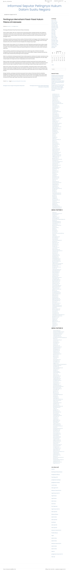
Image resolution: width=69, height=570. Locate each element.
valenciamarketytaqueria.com (58, 367)
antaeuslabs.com (55, 127)
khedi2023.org (54, 220)
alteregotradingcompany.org (57, 188)
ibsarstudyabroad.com (56, 236)
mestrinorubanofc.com (57, 445)
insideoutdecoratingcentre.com (57, 161)
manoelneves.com (55, 110)
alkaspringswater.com (56, 271)
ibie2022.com (54, 190)
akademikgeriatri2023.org (56, 221)
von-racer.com (54, 268)
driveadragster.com (56, 342)
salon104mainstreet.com (56, 270)
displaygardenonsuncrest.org (57, 315)
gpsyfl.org (54, 326)
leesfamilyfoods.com (55, 176)
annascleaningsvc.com (57, 382)
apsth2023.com (54, 203)
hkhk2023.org (54, 196)
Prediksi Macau (54, 532)
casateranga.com (56, 398)
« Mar (52, 64)
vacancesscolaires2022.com (56, 208)
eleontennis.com (55, 179)
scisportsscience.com (56, 460)
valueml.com (54, 138)
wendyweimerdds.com (56, 144)
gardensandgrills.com (56, 420)
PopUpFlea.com (54, 137)
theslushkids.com (56, 389)
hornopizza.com (55, 341)
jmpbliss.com (54, 140)
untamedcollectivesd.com (57, 402)
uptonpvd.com (55, 395)
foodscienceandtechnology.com (58, 459)
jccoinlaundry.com (55, 251)
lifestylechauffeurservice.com (57, 159)
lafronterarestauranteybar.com (58, 386)
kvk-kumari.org (55, 458)
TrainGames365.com (55, 116)
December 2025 (54, 25)
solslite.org (55, 408)
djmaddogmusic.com (56, 410)
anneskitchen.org (56, 366)
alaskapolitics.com (55, 108)
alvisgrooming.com (55, 297)
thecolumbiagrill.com (55, 218)
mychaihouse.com (55, 296)
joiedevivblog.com (56, 435)
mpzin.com (54, 134)
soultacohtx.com (55, 323)
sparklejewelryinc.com (56, 379)
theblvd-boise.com (55, 172)
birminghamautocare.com (56, 292)
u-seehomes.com (55, 166)
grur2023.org (54, 195)
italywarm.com (55, 456)
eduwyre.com (54, 169)
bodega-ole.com (55, 443)
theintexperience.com (55, 95)
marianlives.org (54, 98)
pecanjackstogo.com (56, 377)
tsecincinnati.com (55, 239)
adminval (16, 26)
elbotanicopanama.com (56, 249)
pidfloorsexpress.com (55, 101)
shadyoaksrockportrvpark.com (57, 250)
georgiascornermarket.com (56, 264)
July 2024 (53, 47)
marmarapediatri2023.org (56, 222)
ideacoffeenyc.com (55, 256)
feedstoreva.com (55, 318)
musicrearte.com (55, 311)
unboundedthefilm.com (56, 96)
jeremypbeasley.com (55, 153)
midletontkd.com (55, 418)
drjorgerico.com (54, 141)
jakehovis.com (54, 290)
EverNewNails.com (55, 160)
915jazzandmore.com (55, 287)
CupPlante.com (54, 133)
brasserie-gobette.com (56, 310)
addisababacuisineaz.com (57, 461)
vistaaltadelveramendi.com (57, 334)
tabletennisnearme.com (56, 321)
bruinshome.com (56, 381)
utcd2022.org (54, 226)
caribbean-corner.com (56, 423)
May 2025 (53, 33)
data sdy (53, 556)
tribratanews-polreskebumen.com (58, 451)
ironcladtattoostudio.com (57, 380)
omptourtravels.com (56, 450)
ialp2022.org (54, 228)
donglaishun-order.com (56, 283)
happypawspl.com (55, 262)
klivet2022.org (54, 229)
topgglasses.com (56, 363)
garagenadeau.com (55, 158)
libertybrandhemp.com (57, 437)
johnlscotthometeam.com (56, 165)
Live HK (52, 469)
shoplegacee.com (55, 131)
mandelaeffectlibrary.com (56, 111)
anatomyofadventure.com (57, 415)
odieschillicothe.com (55, 257)
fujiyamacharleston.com (56, 280)
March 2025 (53, 36)
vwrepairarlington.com (56, 330)
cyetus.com (54, 180)
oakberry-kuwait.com (55, 275)
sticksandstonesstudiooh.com (58, 399)
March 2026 (53, 20)
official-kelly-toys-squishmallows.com (58, 314)
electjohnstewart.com (56, 449)
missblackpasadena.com (57, 365)
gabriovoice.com (55, 356)
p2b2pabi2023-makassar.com (57, 213)
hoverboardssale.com (56, 106)
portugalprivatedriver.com (56, 267)
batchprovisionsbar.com (56, 308)
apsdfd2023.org (54, 198)
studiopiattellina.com (55, 278)
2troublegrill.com (55, 396)
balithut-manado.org (55, 187)
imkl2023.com (54, 201)
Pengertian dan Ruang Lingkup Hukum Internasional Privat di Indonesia (57, 82)
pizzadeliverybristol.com (56, 260)
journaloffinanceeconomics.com (58, 457)
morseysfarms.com (55, 312)
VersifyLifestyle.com (55, 125)
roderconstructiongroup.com (57, 240)
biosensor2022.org (55, 227)
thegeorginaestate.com (56, 298)
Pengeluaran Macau (55, 474)
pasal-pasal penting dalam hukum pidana (19, 81)
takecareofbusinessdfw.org (56, 123)
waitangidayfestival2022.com (57, 206)
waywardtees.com (55, 99)
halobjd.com (54, 119)
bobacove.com (54, 301)
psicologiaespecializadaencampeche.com (60, 337)
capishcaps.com (55, 325)
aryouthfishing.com (56, 371)
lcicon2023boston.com (55, 205)
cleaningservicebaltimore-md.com (58, 331)
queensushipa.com (55, 142)
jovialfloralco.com (55, 163)
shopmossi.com (55, 401)
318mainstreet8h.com (55, 272)
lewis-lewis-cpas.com (55, 177)
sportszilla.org (54, 307)
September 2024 (54, 44)
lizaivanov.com (55, 344)
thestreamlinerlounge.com (57, 444)
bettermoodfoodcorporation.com (57, 103)
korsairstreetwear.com (57, 359)
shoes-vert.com (54, 248)
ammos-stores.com (56, 431)
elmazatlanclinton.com (56, 255)
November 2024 (54, 41)
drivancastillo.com (56, 416)
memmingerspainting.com (56, 152)
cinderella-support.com (56, 148)
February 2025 (54, 37)
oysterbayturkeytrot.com (57, 385)
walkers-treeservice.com (57, 400)
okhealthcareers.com (55, 94)
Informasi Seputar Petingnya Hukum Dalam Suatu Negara (34, 8)
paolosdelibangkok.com (56, 300)
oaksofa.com (54, 322)
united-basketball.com (56, 372)
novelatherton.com (56, 446)
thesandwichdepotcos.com (56, 154)
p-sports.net (55, 358)
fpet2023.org (54, 173)
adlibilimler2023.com (55, 184)
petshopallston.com (56, 360)
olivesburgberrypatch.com (57, 388)
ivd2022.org (54, 234)
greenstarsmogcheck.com (56, 261)
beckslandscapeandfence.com (58, 332)
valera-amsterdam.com (57, 436)
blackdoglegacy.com (56, 349)
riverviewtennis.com (55, 313)
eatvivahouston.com (56, 350)
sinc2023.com (54, 215)
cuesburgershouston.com (57, 336)
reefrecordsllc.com (56, 368)
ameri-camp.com (55, 145)
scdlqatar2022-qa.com (55, 216)
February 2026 (54, 22)
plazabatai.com (54, 241)
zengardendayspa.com (57, 378)
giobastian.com (55, 391)
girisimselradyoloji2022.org (56, 225)
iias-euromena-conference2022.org (58, 233)
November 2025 (54, 26)
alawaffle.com (55, 370)
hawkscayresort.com (55, 242)
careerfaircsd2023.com (56, 202)
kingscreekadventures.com (56, 126)
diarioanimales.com (55, 244)
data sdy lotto (54, 527)
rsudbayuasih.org (56, 452)
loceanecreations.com (56, 432)
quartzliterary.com (55, 276)
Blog (7, 81)
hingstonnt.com (54, 104)
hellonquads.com (55, 243)
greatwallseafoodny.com (57, 353)
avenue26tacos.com (56, 361)
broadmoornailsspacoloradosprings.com (59, 364)
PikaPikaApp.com (55, 122)
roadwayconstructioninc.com (57, 305)
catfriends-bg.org (55, 97)
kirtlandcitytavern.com (56, 429)
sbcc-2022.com (54, 191)
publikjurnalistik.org (56, 453)
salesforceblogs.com (55, 115)
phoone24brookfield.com (56, 303)
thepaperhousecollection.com (58, 406)
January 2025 (54, 39)
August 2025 (54, 29)
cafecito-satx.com (56, 374)
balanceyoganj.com (55, 113)
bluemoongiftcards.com (57, 424)
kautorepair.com (55, 253)
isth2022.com (54, 212)
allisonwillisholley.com (56, 407)
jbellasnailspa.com (55, 294)
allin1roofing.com (56, 413)
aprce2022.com (54, 189)
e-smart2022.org (55, 174)
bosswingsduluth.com (55, 291)
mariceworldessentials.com (56, 285)
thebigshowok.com (56, 351)
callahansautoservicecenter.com (57, 263)
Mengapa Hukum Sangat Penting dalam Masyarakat (13, 85)
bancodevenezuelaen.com (56, 102)
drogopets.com (54, 319)
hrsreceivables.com (55, 146)
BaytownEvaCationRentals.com (57, 117)
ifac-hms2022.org (55, 230)
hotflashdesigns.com (55, 156)
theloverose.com (56, 354)
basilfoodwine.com (56, 421)
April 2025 (53, 34)
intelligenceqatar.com (55, 120)
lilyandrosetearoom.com (57, 387)
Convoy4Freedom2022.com (56, 194)
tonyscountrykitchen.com (56, 293)
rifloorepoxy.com (56, 393)
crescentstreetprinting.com (57, 339)
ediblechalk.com (55, 320)
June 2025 (53, 32)
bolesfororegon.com (56, 442)
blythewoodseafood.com (56, 299)
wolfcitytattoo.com (56, 384)
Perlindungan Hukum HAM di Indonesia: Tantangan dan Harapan (57, 89)
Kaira (10, 569)
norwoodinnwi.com (56, 438)
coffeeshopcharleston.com (56, 269)
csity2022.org (54, 235)
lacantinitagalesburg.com (56, 258)
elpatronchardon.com (55, 282)
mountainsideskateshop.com (58, 428)
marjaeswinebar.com (55, 254)
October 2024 (54, 43)
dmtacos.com (55, 338)
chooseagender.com (55, 105)
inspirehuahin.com (55, 151)
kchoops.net (55, 427)
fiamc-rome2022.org (55, 284)
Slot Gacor (53, 503)
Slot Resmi (53, 522)
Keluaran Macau (54, 514)
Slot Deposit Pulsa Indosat (56, 471)
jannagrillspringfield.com (56, 279)
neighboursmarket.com (57, 439)
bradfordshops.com (55, 181)
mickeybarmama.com (55, 304)
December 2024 (54, 40)
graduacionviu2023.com (57, 375)
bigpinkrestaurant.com (56, 149)
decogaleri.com (54, 246)
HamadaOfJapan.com (55, 124)
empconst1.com (54, 147)
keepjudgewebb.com (56, 414)
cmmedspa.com (55, 417)
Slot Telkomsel (54, 506)
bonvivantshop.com (55, 132)
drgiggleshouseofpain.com (56, 155)
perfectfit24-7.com (55, 265)
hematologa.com (56, 343)
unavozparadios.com (55, 247)
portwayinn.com (55, 409)
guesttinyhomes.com (56, 345)
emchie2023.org (54, 223)
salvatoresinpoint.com (56, 162)
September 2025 (54, 27)
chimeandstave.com (56, 352)
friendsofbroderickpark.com (57, 277)
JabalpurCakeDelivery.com (56, 118)
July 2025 (53, 30)
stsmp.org (54, 109)
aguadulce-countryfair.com (56, 289)
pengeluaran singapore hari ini (58, 1)
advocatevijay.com (55, 183)
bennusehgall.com (55, 237)
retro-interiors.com (55, 170)
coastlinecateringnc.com (57, 335)
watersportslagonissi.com (56, 167)
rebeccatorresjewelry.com (56, 139)
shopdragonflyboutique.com (57, 306)
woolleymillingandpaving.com (58, 394)
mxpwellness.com (56, 403)
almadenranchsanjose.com (56, 182)
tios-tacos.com (55, 373)
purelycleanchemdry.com (56, 129)
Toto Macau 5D (54, 477)
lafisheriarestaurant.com (56, 286)
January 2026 (54, 23)
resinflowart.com (56, 357)
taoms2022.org (54, 232)
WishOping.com (54, 130)
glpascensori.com (56, 392)
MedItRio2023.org (55, 204)
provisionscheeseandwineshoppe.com (58, 219)
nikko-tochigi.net (55, 422)
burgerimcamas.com (56, 463)
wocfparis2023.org (55, 214)
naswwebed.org (55, 186)
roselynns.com (54, 112)
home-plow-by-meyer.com (57, 346)
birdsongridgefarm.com (57, 434)
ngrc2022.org (54, 175)
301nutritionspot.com (56, 430)
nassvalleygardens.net (57, 448)
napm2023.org (54, 197)
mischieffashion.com (55, 168)
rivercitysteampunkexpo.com (58, 425)
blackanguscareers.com (57, 441)
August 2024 (54, 46)
